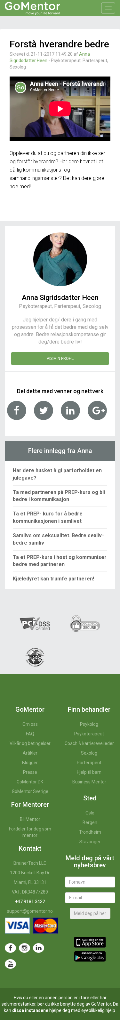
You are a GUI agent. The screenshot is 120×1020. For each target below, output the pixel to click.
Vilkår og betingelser (30, 743)
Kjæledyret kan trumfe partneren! (53, 579)
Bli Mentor (30, 819)
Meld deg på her (90, 913)
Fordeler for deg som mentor (30, 832)
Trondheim (90, 832)
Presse (30, 772)
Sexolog (89, 753)
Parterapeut (89, 762)
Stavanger (89, 841)
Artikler (30, 753)
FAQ (30, 733)
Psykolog (89, 724)
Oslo (89, 812)
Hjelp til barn (89, 772)
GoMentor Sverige (30, 791)
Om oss (30, 724)
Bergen (90, 822)
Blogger (30, 762)
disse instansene (30, 1010)
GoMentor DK (30, 781)
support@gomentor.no (30, 911)
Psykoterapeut (89, 733)
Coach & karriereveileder (89, 743)
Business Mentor (89, 781)
